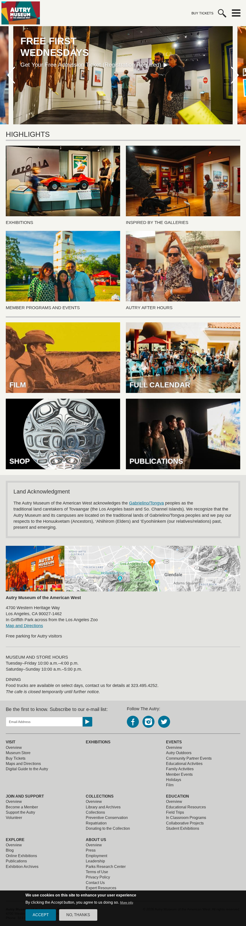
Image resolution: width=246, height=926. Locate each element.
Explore (15, 840)
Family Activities (180, 769)
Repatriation (96, 823)
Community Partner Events (189, 758)
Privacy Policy (98, 877)
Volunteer (14, 818)
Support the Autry (20, 812)
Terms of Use (97, 872)
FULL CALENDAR (159, 385)
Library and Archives (103, 807)
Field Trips (175, 812)
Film (169, 785)
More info (126, 902)
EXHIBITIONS (19, 222)
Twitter (164, 722)
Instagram (148, 722)
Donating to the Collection (108, 828)
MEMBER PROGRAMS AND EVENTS (43, 307)
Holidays (173, 780)
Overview (14, 748)
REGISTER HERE (44, 53)
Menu (236, 13)
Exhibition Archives (22, 867)
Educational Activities (184, 764)
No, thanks (78, 915)
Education (177, 796)
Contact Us (95, 883)
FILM (17, 385)
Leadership (95, 861)
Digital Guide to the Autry (27, 769)
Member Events (179, 774)
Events (174, 742)
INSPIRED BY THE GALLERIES (157, 222)
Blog (10, 850)
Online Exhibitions (21, 856)
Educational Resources (186, 807)
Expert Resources (101, 888)
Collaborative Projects (185, 823)
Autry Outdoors (178, 753)
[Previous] (10, 75)
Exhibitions (98, 742)
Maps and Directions (23, 764)
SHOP (19, 461)
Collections (100, 796)
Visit (10, 742)
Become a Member (22, 807)
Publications (16, 861)
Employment (96, 856)
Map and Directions (24, 625)
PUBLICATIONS (156, 461)
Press (91, 850)
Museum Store (18, 753)
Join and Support (25, 796)
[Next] (235, 75)
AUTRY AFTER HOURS (149, 307)
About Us (96, 840)
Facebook (133, 722)
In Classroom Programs (186, 818)
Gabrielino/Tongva (146, 503)
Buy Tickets (202, 13)
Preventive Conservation (107, 818)
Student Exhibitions (182, 828)
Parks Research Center (106, 867)
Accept (41, 915)
